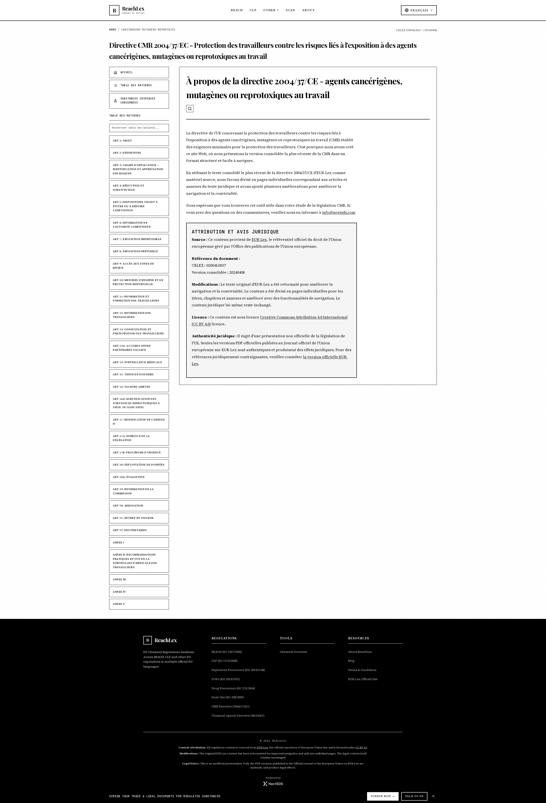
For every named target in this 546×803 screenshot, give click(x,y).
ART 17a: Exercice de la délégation (131, 438)
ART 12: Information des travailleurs (132, 315)
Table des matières (136, 85)
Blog (351, 661)
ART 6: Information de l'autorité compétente (132, 225)
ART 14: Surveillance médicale (137, 362)
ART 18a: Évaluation (128, 477)
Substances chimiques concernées (138, 101)
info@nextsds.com (338, 212)
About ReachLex (360, 652)
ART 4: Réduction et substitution (128, 188)
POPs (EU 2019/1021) (226, 679)
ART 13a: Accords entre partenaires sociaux (132, 348)
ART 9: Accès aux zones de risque (133, 266)
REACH (237, 10)
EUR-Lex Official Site (363, 679)
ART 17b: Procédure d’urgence (137, 452)
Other (269, 10)
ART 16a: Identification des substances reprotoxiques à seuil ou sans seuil (136, 403)
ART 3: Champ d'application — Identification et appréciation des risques (138, 169)
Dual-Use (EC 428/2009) (228, 697)
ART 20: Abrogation (128, 505)
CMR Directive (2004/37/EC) (231, 706)
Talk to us (414, 796)
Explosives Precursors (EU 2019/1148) (238, 670)
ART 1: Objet (122, 140)
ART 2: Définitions (127, 152)
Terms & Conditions (362, 670)
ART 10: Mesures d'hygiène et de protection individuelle (138, 282)
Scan (290, 10)
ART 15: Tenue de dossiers (133, 374)
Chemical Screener (294, 652)
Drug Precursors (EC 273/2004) (233, 688)
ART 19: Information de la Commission (133, 491)
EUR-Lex (259, 239)
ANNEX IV (119, 592)
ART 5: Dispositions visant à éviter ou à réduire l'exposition (135, 206)
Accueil (127, 72)
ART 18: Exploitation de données (139, 464)
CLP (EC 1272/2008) (224, 661)
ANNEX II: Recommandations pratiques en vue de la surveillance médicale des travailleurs (135, 561)
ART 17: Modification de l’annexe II (139, 422)
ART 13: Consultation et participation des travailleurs (138, 331)
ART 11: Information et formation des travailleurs (136, 299)
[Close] (433, 796)
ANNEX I (118, 542)
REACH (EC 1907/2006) (227, 652)
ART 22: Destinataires (130, 530)
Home (112, 29)
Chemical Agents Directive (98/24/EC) (238, 715)
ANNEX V (119, 604)
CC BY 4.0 (361, 747)
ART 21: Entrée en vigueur (133, 518)
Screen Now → (383, 796)
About (308, 10)
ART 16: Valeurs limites (131, 386)
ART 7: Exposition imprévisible (137, 239)
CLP (253, 10)
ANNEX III (119, 579)
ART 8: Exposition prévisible (135, 251)
